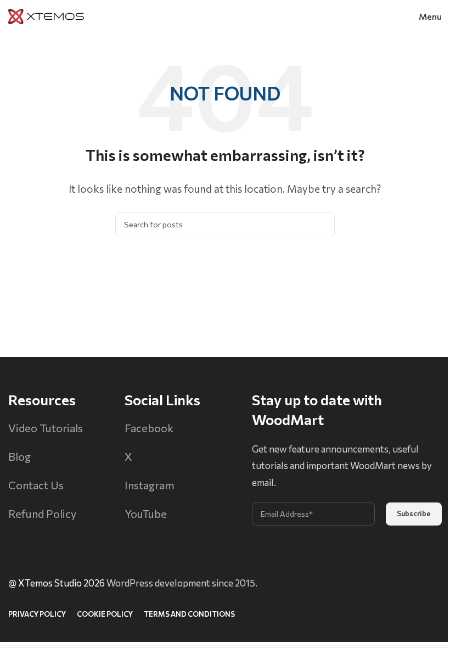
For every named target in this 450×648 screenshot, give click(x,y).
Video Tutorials (45, 427)
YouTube (146, 513)
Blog (19, 456)
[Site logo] (46, 15)
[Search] (322, 224)
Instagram (150, 484)
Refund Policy (42, 513)
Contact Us (36, 484)
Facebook (149, 427)
